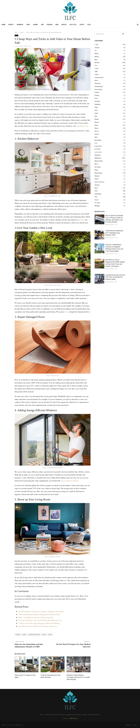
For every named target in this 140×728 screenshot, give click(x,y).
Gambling (97, 104)
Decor (96, 80)
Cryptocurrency (99, 77)
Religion (97, 176)
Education (97, 83)
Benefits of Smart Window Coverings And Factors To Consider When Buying (78, 677)
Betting (97, 56)
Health (64, 24)
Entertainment (99, 86)
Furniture (97, 101)
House (16, 35)
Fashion (49, 24)
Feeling (97, 95)
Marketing (98, 155)
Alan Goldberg (20, 46)
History (97, 122)
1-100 (96, 45)
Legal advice (98, 146)
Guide (96, 113)
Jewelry (97, 134)
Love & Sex (98, 152)
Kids (96, 137)
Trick (44, 634)
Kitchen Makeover (34, 634)
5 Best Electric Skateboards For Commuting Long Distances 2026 (114, 233)
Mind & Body (99, 161)
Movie (96, 164)
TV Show (97, 203)
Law (96, 143)
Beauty (11, 24)
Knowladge (98, 140)
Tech (89, 24)
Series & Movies (99, 182)
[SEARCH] (123, 34)
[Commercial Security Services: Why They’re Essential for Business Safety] (99, 279)
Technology (98, 194)
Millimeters (98, 158)
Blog (96, 59)
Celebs (96, 74)
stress (66, 312)
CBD (42, 24)
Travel (96, 200)
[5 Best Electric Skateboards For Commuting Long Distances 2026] (99, 234)
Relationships (98, 173)
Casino (35, 24)
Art (96, 50)
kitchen (81, 220)
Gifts (96, 110)
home (24, 634)
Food (96, 98)
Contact (135, 725)
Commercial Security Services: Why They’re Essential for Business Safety (115, 277)
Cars (28, 24)
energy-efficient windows (69, 481)
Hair (56, 24)
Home (3, 24)
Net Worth (98, 167)
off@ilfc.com (73, 718)
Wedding (97, 206)
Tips (96, 197)
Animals (97, 47)
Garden (18, 634)
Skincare (97, 185)
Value (50, 634)
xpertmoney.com (82, 126)
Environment (98, 89)
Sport (82, 24)
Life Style (73, 24)
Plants (96, 170)
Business (20, 24)
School (97, 179)
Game (96, 107)
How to (97, 131)
